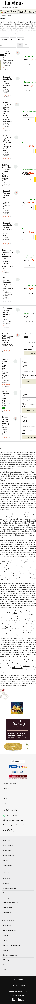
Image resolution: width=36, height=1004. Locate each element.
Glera (12, 39)
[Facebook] (8, 831)
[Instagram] (5, 831)
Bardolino (6, 965)
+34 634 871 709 (11, 816)
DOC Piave (26, 666)
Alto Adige (6, 960)
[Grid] (26, 45)
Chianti (5, 970)
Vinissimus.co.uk (8, 855)
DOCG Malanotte (17, 668)
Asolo (16, 621)
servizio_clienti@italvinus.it (15, 825)
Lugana (5, 935)
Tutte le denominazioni (10, 903)
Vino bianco (6, 883)
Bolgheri (5, 950)
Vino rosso (6, 878)
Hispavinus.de (7, 865)
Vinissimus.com (8, 845)
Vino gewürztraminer (9, 888)
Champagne (7, 898)
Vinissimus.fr (7, 850)
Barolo (5, 940)
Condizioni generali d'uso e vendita (18, 991)
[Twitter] (12, 831)
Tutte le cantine (8, 908)
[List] (20, 45)
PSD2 (14, 767)
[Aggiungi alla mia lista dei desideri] (16, 166)
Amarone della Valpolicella (11, 945)
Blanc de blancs (22, 39)
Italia (9, 15)
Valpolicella (29, 24)
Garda (17, 24)
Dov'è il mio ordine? (12, 810)
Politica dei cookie (18, 979)
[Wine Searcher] (18, 747)
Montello (20, 652)
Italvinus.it (6, 860)
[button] (30, 12)
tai (3, 683)
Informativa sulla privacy (18, 985)
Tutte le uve (7, 912)
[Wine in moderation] (18, 776)
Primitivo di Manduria (9, 930)
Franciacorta (7, 925)
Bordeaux (6, 893)
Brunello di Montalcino (10, 955)
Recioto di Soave (8, 521)
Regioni (4, 15)
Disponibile (30, 313)
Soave (12, 519)
